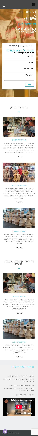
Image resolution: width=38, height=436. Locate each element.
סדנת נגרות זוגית (19, 342)
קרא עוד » (19, 156)
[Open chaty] (5, 431)
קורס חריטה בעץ (19, 231)
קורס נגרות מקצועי (19, 140)
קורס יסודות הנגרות (19, 185)
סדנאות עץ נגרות (19, 296)
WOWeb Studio (8, 433)
